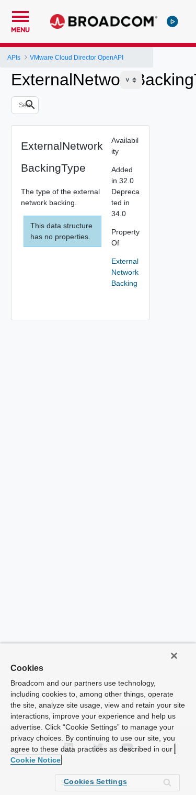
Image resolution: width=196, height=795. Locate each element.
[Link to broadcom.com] (103, 21)
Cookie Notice (35, 760)
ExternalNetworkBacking (125, 272)
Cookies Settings (95, 781)
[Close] (174, 656)
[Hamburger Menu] (20, 15)
